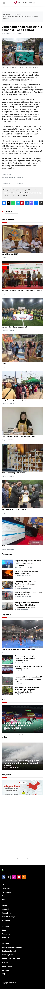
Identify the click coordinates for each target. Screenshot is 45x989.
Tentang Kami (7, 955)
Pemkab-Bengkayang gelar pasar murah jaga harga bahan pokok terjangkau (22, 398)
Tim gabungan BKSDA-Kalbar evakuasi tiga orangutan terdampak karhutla (27, 689)
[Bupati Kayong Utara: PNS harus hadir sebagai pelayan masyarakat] (7, 564)
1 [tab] (16, 734)
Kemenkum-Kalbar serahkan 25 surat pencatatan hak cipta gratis (18, 508)
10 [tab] (37, 772)
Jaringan (5, 943)
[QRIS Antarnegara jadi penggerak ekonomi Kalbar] (22, 530)
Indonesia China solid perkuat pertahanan (20, 850)
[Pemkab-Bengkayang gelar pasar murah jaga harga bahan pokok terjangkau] (22, 384)
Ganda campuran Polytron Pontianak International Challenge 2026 (26, 658)
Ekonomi (17, 14)
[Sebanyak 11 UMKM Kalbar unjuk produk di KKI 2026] (22, 348)
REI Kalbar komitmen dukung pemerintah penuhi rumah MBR (20, 253)
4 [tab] (26, 734)
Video (4, 737)
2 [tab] (19, 734)
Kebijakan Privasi (9, 951)
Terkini (4, 884)
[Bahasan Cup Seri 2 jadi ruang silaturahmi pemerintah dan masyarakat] (22, 312)
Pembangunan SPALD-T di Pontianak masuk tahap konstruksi (26, 584)
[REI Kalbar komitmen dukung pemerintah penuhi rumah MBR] (22, 239)
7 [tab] (27, 772)
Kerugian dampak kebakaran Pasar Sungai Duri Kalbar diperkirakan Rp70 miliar (27, 605)
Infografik (6, 775)
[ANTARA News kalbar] (24, 3)
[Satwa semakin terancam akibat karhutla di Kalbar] (7, 595)
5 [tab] (29, 734)
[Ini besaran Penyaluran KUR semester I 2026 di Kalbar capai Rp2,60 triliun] (22, 457)
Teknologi (6, 934)
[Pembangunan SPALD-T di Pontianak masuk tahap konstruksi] (7, 585)
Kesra (4, 930)
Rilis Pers (5, 938)
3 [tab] (22, 734)
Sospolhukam (7, 913)
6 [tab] (24, 772)
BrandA (5, 962)
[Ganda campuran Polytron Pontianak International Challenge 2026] (7, 659)
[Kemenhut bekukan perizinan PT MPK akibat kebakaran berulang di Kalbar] (7, 680)
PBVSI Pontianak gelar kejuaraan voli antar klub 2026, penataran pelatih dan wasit (20, 648)
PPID (4, 974)
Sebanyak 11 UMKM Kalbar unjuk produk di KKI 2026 (22, 362)
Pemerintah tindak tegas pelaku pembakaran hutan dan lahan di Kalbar (21, 763)
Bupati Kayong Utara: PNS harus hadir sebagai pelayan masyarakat (28, 563)
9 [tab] (34, 772)
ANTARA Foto (7, 966)
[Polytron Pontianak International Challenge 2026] (7, 669)
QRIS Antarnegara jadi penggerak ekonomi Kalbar (21, 544)
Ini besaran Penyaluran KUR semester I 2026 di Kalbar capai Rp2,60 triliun (22, 471)
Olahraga (5, 926)
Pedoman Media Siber (11, 959)
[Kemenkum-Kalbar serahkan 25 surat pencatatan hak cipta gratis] (22, 494)
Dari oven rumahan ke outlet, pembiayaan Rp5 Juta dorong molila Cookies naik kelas (22, 435)
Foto (4, 699)
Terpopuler (7, 554)
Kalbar (4, 905)
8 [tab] (31, 772)
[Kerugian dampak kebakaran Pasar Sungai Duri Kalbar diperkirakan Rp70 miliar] (7, 606)
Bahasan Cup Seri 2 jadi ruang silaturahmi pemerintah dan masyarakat (20, 326)
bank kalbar (11, 212)
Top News (6, 615)
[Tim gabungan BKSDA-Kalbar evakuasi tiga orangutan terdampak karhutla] (7, 691)
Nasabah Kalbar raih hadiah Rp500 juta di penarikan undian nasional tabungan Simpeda (22, 289)
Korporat (5, 970)
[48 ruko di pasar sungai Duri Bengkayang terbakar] (7, 574)
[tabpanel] (22, 719)
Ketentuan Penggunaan (12, 947)
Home (8, 14)
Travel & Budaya (8, 917)
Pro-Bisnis (6, 921)
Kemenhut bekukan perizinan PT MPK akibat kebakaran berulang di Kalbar (28, 679)
